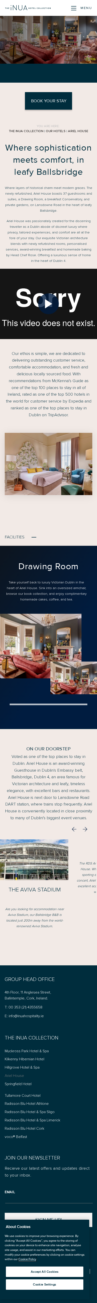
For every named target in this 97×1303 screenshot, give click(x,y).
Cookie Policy (27, 1259)
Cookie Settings (44, 1284)
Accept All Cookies (45, 1272)
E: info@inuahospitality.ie (24, 1016)
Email (10, 1192)
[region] (44, 1259)
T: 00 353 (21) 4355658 (23, 1007)
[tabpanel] (48, 627)
